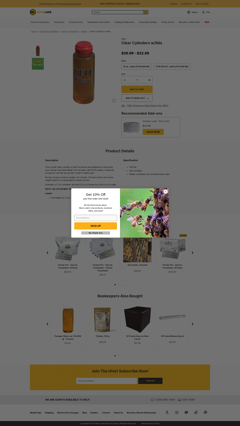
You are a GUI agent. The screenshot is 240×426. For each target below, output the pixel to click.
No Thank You (95, 233)
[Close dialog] (165, 191)
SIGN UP (95, 226)
